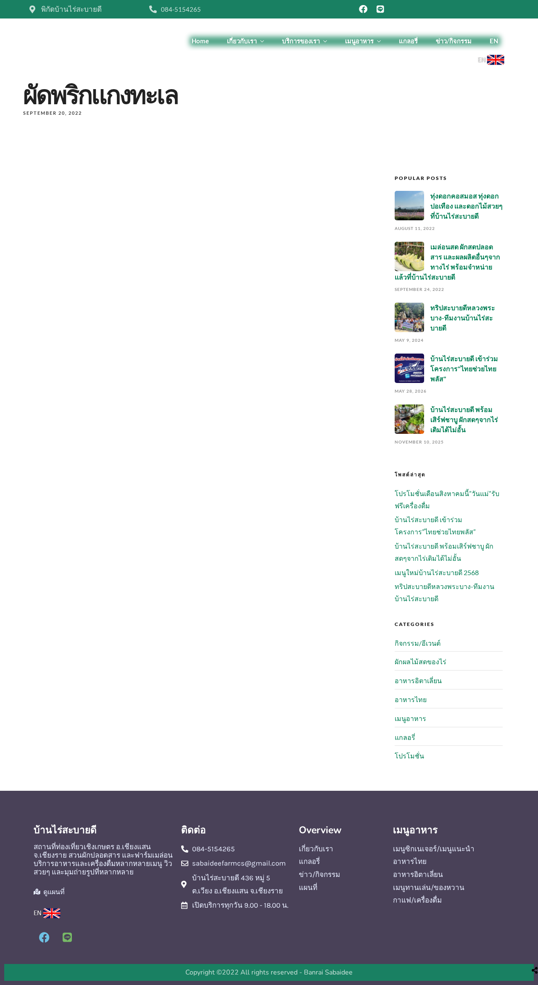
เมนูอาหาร (359, 41)
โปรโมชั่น (409, 756)
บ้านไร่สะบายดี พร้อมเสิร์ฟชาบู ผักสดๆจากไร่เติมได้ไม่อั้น (464, 419)
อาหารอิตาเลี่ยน (418, 680)
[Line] (380, 9)
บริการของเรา (301, 41)
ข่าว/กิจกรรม (454, 41)
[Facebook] (363, 9)
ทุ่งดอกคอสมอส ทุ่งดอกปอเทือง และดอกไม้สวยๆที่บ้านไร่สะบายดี (466, 206)
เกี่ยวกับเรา (242, 41)
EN (494, 41)
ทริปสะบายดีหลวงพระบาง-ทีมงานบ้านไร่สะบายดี (462, 318)
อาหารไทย (411, 699)
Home (200, 41)
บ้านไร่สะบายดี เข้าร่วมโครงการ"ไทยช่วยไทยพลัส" (464, 368)
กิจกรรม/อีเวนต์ (417, 643)
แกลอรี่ (408, 41)
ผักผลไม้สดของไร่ (420, 661)
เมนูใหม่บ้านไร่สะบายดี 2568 (437, 572)
